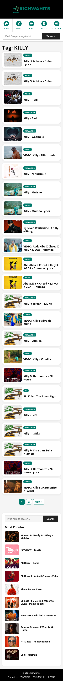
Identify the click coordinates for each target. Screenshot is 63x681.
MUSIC (19, 28)
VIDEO (31, 28)
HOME (6, 28)
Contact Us (13, 677)
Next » (38, 501)
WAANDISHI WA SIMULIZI (33, 677)
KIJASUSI (51, 677)
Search (50, 36)
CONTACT (56, 28)
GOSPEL (44, 28)
